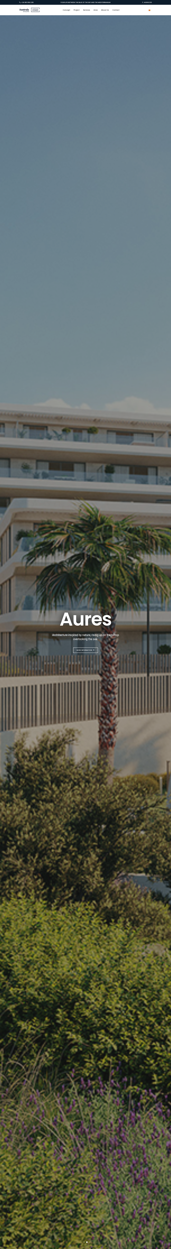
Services (86, 10)
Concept (66, 10)
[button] (84, 1242)
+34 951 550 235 (27, 2)
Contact (115, 10)
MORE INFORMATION (84, 650)
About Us (105, 10)
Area (96, 10)
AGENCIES (148, 2)
